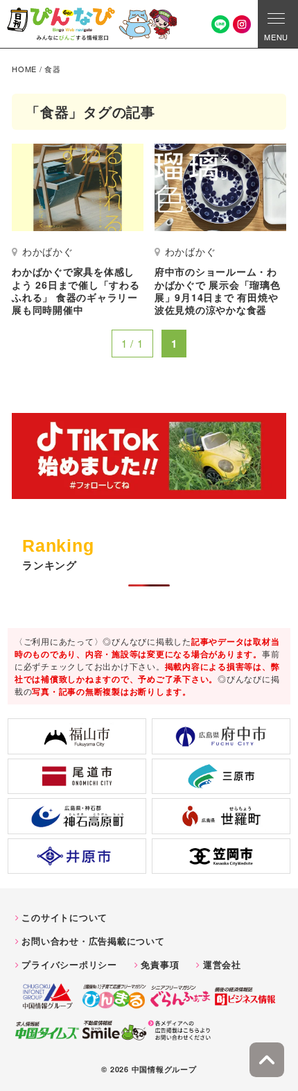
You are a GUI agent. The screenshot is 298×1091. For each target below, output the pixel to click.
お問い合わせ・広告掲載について (92, 940)
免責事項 (160, 964)
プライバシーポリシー (69, 964)
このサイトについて (64, 917)
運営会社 (222, 964)
